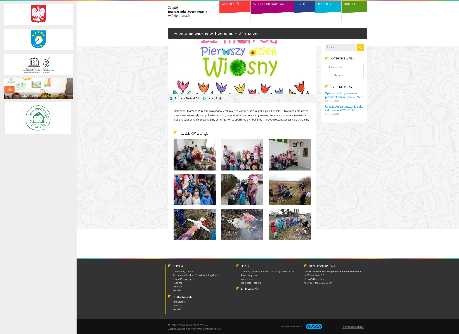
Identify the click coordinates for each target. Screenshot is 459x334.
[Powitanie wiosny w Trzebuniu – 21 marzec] (242, 67)
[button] (360, 47)
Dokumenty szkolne (183, 271)
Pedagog (177, 283)
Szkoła (178, 266)
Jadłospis (178, 305)
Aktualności (231, 4)
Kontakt (350, 4)
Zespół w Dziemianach (187, 11)
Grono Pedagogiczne (184, 279)
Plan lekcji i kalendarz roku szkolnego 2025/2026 (267, 271)
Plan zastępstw (249, 275)
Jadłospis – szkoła (251, 283)
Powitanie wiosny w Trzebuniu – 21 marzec (216, 33)
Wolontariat (247, 279)
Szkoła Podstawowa (268, 4)
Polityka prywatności (353, 326)
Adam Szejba (216, 98)
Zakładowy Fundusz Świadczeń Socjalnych (196, 275)
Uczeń (301, 4)
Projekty (324, 4)
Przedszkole (336, 75)
